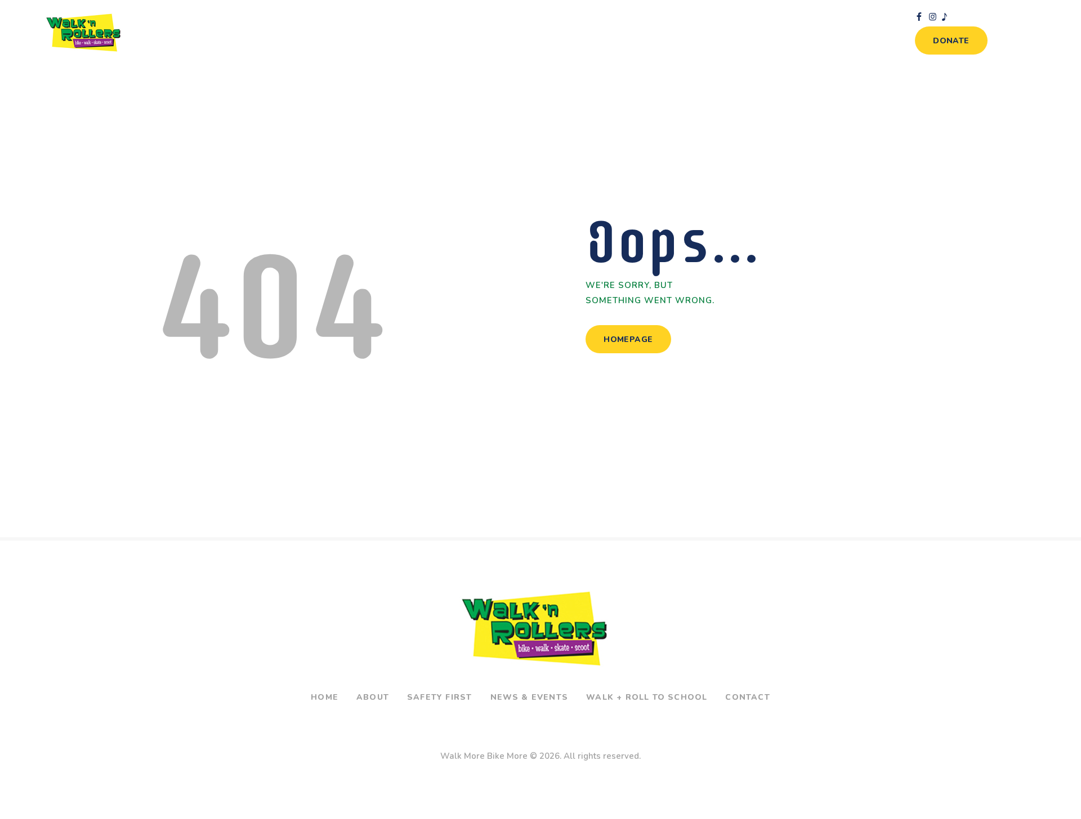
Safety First (439, 697)
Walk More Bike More (484, 756)
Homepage (628, 339)
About (372, 697)
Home (324, 697)
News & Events (529, 697)
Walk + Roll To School (646, 697)
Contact (747, 697)
